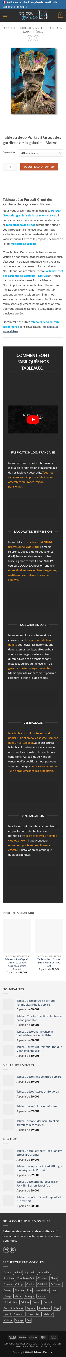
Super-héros (34, 1314)
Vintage (8, 1320)
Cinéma (8, 1284)
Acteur (7, 1272)
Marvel (18, 1296)
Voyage (19, 1320)
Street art (19, 1314)
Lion (29, 1290)
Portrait (48, 1302)
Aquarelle (30, 1272)
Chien (54, 1278)
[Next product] (29, 38)
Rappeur (30, 1308)
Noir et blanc (10, 1302)
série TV (48, 1314)
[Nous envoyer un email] (13, 1250)
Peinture (25, 1302)
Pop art (37, 1302)
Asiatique (9, 1278)
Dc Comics (56, 1284)
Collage (19, 1284)
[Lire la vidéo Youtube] (33, 419)
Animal (18, 1272)
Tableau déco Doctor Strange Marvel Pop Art (49, 962)
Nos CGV (46, 1346)
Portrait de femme (13, 1308)
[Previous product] (36, 38)
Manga (7, 1296)
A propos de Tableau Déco (20, 1343)
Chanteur (42, 1278)
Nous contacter (50, 1343)
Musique (29, 1296)
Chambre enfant (25, 1278)
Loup (54, 1290)
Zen (29, 1320)
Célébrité (42, 1284)
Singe (56, 1308)
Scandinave (44, 1308)
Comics (30, 1284)
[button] (5, 15)
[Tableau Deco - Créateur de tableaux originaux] (32, 15)
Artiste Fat (44, 1272)
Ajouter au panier (39, 166)
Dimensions (9, 152)
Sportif (7, 1314)
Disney (7, 1290)
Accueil (9, 28)
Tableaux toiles (32, 28)
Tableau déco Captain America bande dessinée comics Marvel (17, 964)
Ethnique (19, 1290)
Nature (41, 1296)
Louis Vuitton (42, 1290)
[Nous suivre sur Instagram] (6, 1250)
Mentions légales (27, 1346)
